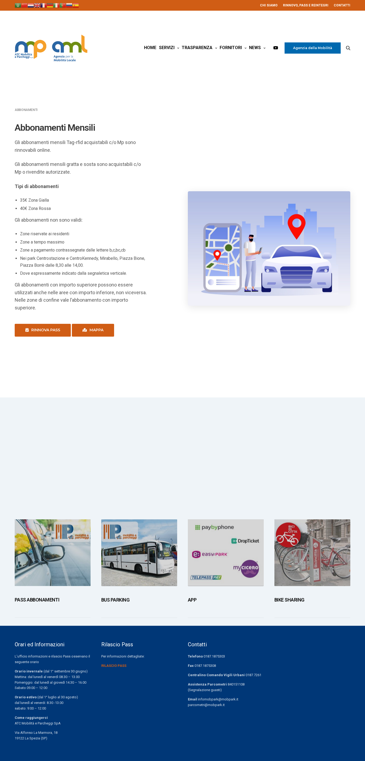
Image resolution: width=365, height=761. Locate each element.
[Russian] (69, 5)
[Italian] (56, 5)
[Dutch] (31, 5)
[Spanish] (75, 5)
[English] (37, 5)
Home (150, 47)
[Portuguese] (63, 5)
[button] (43, 330)
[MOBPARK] (51, 48)
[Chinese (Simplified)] (24, 5)
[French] (43, 5)
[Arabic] (18, 5)
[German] (50, 5)
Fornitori (231, 47)
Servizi (166, 47)
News (255, 47)
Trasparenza (197, 47)
